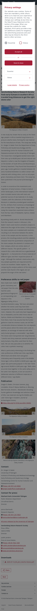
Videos (25, 43)
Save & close (18, 63)
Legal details (12, 85)
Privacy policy (24, 85)
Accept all (18, 52)
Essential (11, 43)
